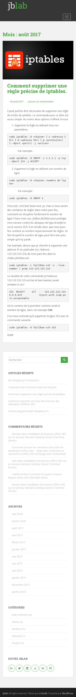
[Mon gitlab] (42, 668)
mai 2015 (17, 563)
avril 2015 (17, 570)
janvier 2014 (19, 591)
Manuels (17, 636)
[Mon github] (50, 668)
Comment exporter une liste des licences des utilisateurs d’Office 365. (34, 402)
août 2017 (18, 528)
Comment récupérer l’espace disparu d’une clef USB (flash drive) (35, 476)
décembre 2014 (21, 584)
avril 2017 (17, 535)
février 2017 (18, 542)
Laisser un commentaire (41, 101)
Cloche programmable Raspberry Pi (28, 411)
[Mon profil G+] (11, 668)
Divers (15, 621)
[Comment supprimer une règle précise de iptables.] (38, 60)
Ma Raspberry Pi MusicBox (23, 380)
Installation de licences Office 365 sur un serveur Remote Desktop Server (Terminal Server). (37, 437)
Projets (16, 643)
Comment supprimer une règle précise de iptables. (37, 88)
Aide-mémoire (20, 614)
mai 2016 (17, 556)
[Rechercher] (64, 360)
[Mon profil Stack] (35, 668)
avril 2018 (17, 514)
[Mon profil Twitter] (19, 668)
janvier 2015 (19, 577)
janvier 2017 (19, 549)
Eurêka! (16, 629)
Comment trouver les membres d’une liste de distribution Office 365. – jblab (35, 449)
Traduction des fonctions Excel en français (32, 387)
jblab (5, 693)
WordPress (67, 693)
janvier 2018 (19, 521)
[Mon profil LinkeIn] (27, 668)
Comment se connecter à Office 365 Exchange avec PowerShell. (37, 452)
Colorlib (43, 693)
